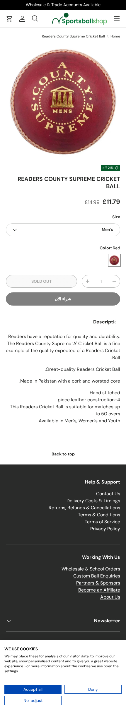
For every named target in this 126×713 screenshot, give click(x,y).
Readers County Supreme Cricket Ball (73, 36)
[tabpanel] (63, 378)
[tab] (106, 321)
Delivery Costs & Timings (93, 501)
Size (116, 217)
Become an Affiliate (99, 590)
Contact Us (108, 494)
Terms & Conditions (99, 515)
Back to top (63, 454)
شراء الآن (63, 298)
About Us (110, 597)
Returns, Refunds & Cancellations (84, 508)
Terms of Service (102, 522)
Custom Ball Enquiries (96, 576)
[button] (9, 18)
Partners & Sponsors (98, 583)
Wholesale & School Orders (91, 569)
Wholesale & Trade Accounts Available (63, 4)
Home (115, 36)
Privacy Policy (105, 529)
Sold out (41, 281)
